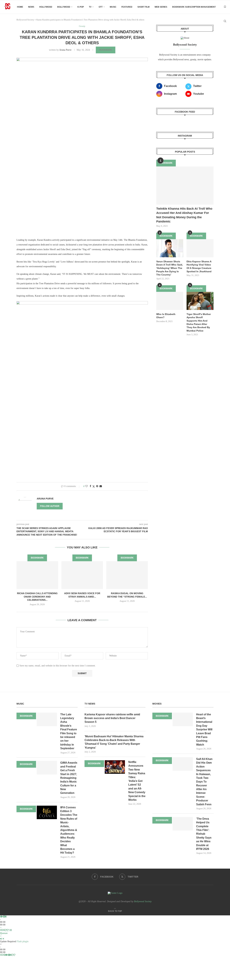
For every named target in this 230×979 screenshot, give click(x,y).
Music (113, 7)
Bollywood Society (143, 901)
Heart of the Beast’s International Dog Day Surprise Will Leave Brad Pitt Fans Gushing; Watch (204, 729)
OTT (101, 7)
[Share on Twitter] (93, 486)
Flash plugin (22, 941)
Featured (126, 7)
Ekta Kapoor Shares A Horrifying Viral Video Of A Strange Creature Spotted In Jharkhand (199, 266)
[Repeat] (6, 930)
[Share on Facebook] (90, 486)
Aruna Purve (65, 50)
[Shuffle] (1, 930)
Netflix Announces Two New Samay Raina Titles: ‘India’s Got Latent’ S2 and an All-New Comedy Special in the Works (136, 781)
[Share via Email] (101, 486)
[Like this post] (86, 486)
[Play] (2, 916)
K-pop (80, 7)
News (31, 7)
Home (20, 7)
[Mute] (1, 938)
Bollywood (63, 7)
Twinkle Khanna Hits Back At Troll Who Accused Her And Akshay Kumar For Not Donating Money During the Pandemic (184, 215)
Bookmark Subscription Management (194, 7)
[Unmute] (3, 938)
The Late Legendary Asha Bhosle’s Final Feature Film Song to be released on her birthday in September (68, 731)
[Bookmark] (225, 7)
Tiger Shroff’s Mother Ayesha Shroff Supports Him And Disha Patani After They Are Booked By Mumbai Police (199, 322)
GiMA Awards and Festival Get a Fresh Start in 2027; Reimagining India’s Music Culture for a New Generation (68, 777)
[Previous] (0, 916)
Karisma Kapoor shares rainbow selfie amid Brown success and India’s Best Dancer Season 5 (112, 718)
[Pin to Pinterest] (97, 486)
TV (90, 7)
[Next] (6, 916)
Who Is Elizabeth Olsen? (165, 316)
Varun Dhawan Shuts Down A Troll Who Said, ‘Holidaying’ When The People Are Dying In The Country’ (169, 268)
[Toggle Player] (1, 927)
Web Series (161, 7)
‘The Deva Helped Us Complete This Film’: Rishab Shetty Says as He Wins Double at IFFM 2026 (203, 833)
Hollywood (45, 7)
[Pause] (4, 916)
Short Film (143, 7)
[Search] (225, 21)
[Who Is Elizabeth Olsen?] (169, 301)
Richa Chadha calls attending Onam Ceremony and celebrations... (37, 596)
